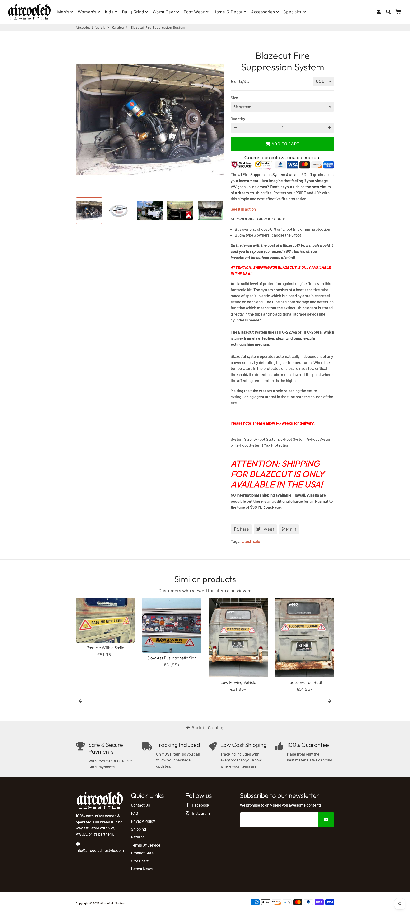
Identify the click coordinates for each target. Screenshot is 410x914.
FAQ (134, 813)
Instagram (200, 813)
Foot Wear (195, 12)
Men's (63, 12)
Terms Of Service (145, 844)
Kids (110, 12)
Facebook (200, 805)
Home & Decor (228, 12)
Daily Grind (133, 12)
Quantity (238, 118)
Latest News (142, 868)
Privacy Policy (143, 820)
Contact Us (140, 805)
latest (246, 541)
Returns (137, 836)
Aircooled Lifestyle (91, 27)
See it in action (243, 208)
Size (234, 97)
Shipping (138, 829)
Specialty (293, 12)
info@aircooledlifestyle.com (100, 850)
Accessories (263, 12)
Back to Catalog (207, 728)
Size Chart (140, 860)
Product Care (142, 852)
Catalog (118, 27)
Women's (88, 12)
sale (256, 541)
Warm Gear (164, 12)
